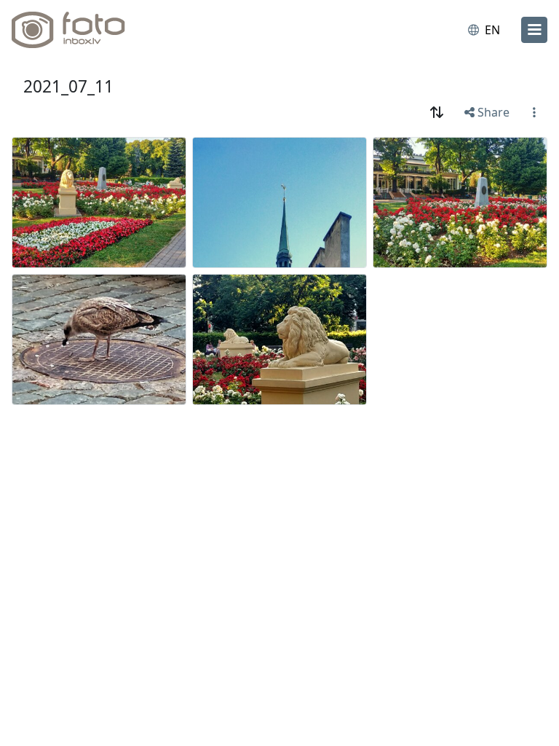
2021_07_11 (68, 86)
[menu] (534, 30)
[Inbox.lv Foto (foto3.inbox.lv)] (75, 30)
